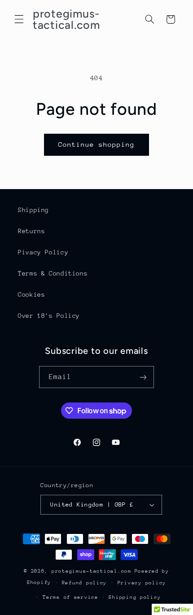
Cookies (31, 294)
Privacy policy (142, 583)
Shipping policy (135, 597)
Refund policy (84, 583)
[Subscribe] (143, 377)
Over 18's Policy (49, 315)
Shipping (33, 209)
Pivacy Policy (43, 252)
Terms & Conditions (53, 273)
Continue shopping (96, 144)
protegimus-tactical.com (92, 571)
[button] (19, 19)
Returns (31, 231)
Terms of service (70, 597)
